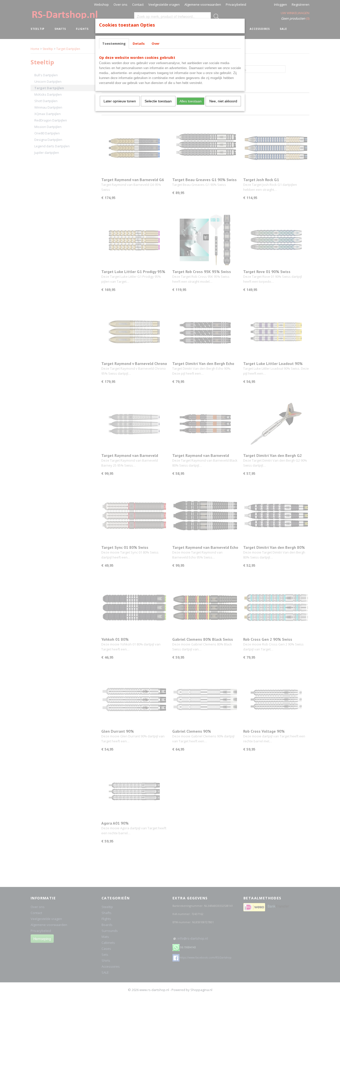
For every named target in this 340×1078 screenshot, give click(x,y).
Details (139, 43)
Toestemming (114, 43)
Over (156, 43)
